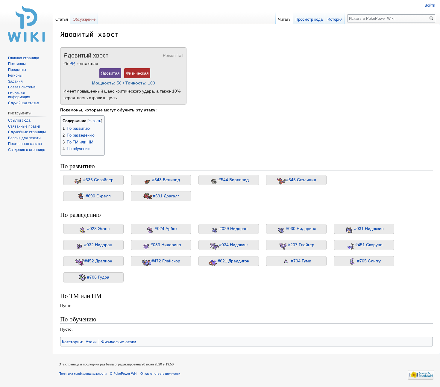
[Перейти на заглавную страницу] (26, 24)
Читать (284, 19)
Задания (15, 81)
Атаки (91, 341)
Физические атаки (118, 341)
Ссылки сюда (19, 120)
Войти (430, 5)
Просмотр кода (309, 19)
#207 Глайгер (301, 244)
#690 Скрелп (98, 196)
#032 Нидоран (98, 244)
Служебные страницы (27, 132)
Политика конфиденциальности (83, 373)
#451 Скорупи (369, 244)
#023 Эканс (98, 228)
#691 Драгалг (166, 196)
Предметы (17, 70)
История (334, 19)
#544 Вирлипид (234, 179)
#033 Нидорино (166, 244)
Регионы (15, 75)
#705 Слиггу (369, 260)
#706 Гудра (98, 276)
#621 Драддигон (233, 260)
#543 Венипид (166, 179)
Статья (61, 19)
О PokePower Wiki (123, 373)
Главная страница (23, 58)
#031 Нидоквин (369, 228)
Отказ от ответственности (160, 373)
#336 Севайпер (98, 179)
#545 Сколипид (301, 179)
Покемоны (17, 64)
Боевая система (22, 87)
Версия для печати (24, 138)
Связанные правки (24, 126)
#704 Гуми (301, 260)
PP (71, 63)
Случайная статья (23, 103)
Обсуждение (84, 19)
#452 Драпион (98, 260)
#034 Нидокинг (233, 244)
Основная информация (19, 95)
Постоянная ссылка (25, 144)
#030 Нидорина (301, 228)
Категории (72, 341)
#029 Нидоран (233, 228)
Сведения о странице (26, 150)
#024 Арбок (166, 228)
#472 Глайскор (165, 260)
